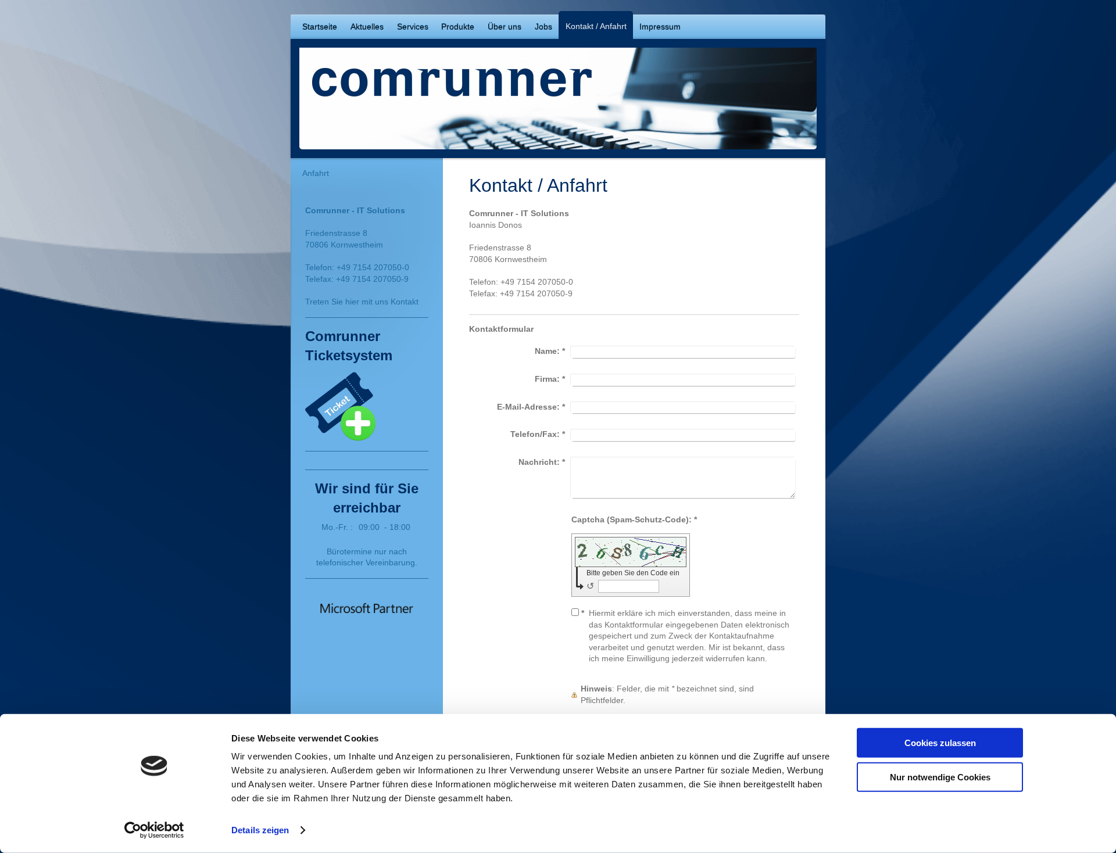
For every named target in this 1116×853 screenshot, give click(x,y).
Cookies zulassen (940, 743)
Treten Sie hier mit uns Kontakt (362, 301)
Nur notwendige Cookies (940, 777)
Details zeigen (260, 830)
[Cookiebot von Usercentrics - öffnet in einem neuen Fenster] (154, 830)
